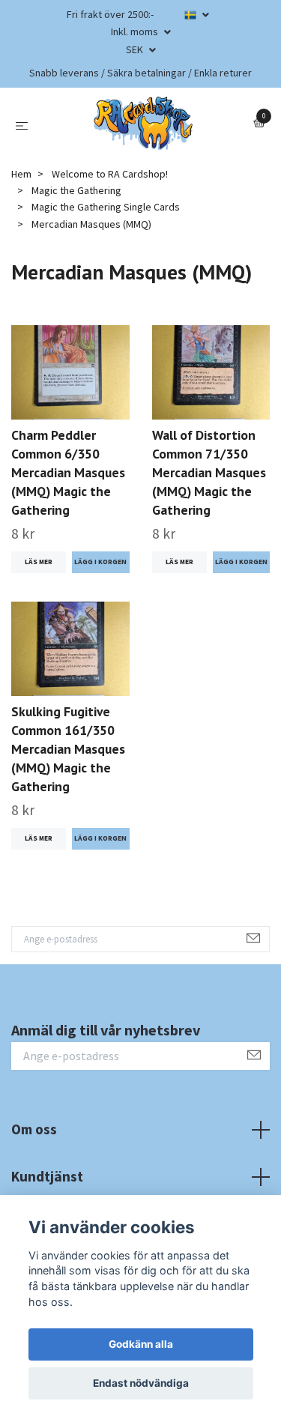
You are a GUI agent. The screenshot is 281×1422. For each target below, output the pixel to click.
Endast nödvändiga (141, 1383)
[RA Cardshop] (144, 124)
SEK (135, 49)
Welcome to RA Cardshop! (110, 174)
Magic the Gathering (76, 190)
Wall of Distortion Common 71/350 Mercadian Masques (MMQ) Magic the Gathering (209, 472)
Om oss (34, 1129)
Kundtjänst (47, 1176)
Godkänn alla (141, 1344)
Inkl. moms (135, 31)
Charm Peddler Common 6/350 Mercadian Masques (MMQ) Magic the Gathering (68, 472)
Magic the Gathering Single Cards (105, 207)
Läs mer (38, 561)
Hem (21, 174)
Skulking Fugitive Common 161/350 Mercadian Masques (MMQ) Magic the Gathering (68, 749)
